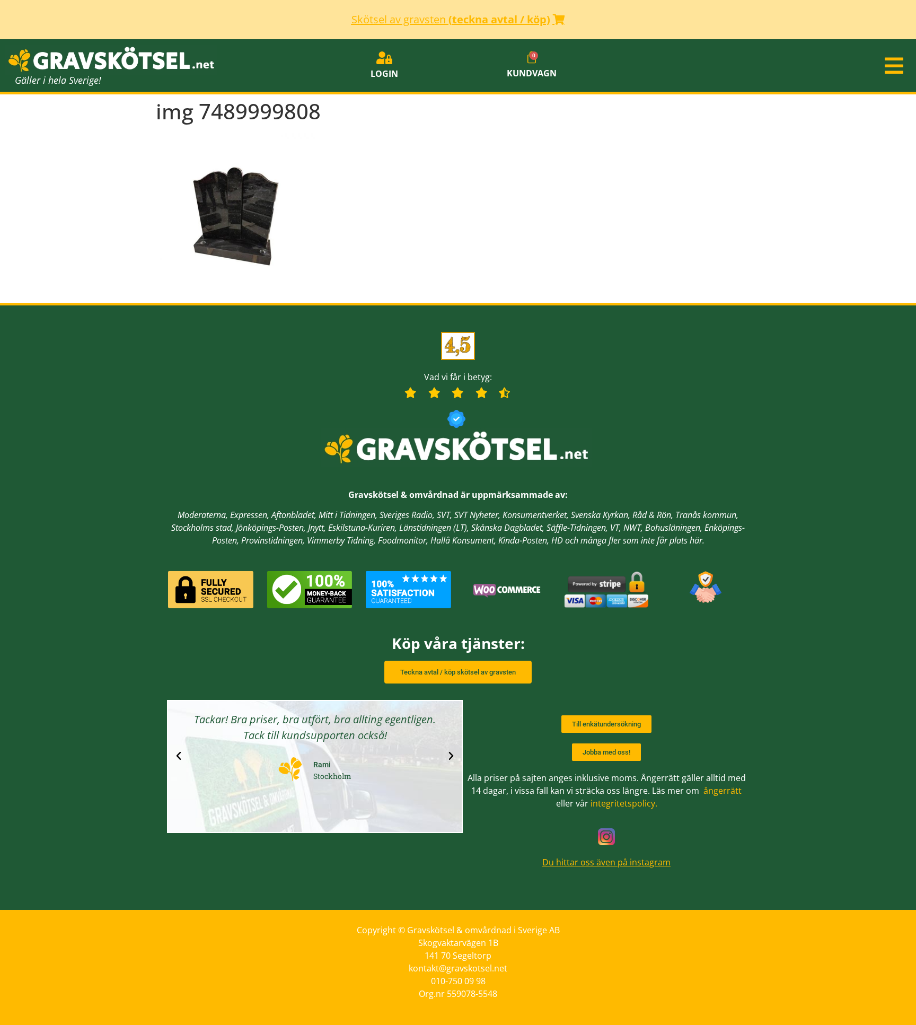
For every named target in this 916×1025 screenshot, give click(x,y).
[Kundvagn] (531, 57)
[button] (763, 66)
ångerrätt (722, 790)
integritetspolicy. (624, 803)
